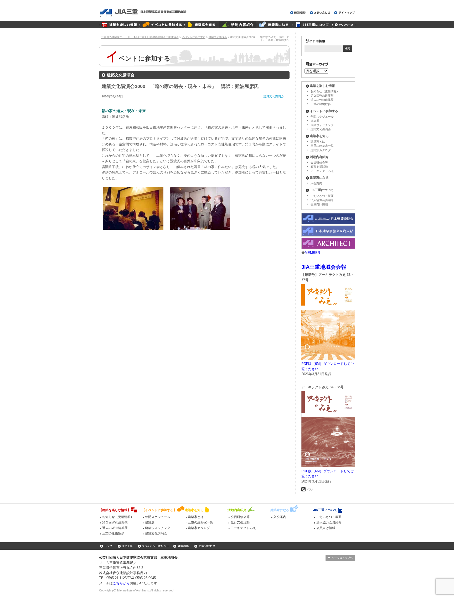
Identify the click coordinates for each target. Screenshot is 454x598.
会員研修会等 (319, 162)
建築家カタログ (321, 150)
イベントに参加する (162, 24)
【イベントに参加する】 (159, 510)
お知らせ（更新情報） (325, 91)
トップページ (343, 24)
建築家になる (274, 24)
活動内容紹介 (237, 24)
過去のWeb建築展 (322, 99)
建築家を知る (201, 24)
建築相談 (298, 12)
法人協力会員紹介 (322, 200)
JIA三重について (312, 24)
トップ (106, 546)
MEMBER (312, 253)
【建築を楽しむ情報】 (115, 510)
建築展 (315, 120)
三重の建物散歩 (321, 104)
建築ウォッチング (322, 125)
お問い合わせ (321, 12)
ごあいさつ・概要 (322, 195)
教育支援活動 (319, 166)
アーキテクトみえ (322, 170)
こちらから (121, 583)
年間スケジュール (322, 116)
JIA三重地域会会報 (323, 267)
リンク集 (125, 546)
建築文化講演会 (274, 96)
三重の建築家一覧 (322, 145)
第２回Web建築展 (322, 95)
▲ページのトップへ (340, 558)
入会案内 (316, 183)
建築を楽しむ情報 (119, 24)
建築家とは (318, 141)
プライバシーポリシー (153, 546)
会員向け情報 (319, 204)
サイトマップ (344, 12)
